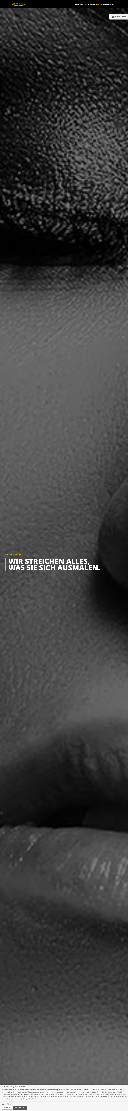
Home (77, 4)
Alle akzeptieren (20, 1108)
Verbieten (7, 1108)
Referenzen (91, 4)
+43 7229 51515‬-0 (120, 17)
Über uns (83, 4)
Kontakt (99, 4)
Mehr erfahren (6, 1104)
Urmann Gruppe (108, 4)
